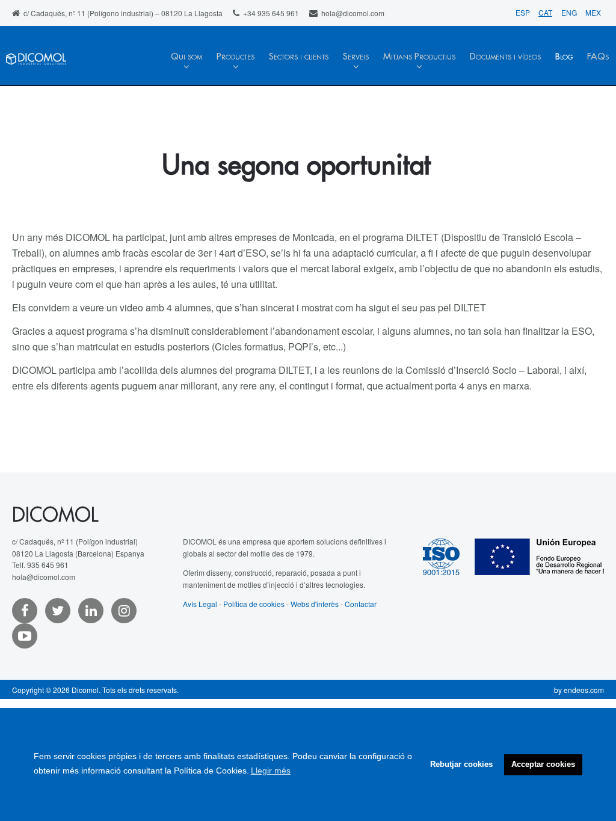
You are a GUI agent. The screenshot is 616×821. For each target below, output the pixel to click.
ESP (524, 12)
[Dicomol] (36, 66)
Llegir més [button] (271, 770)
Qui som (186, 56)
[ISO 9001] (449, 556)
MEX (593, 12)
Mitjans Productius (419, 56)
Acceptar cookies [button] (543, 764)
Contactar (361, 604)
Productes (235, 56)
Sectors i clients (298, 56)
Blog (564, 56)
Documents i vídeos (505, 56)
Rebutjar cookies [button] (461, 764)
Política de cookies (254, 604)
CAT (545, 12)
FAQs (598, 56)
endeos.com (584, 690)
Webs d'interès (315, 604)
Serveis (356, 56)
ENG (570, 12)
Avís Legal (200, 604)
